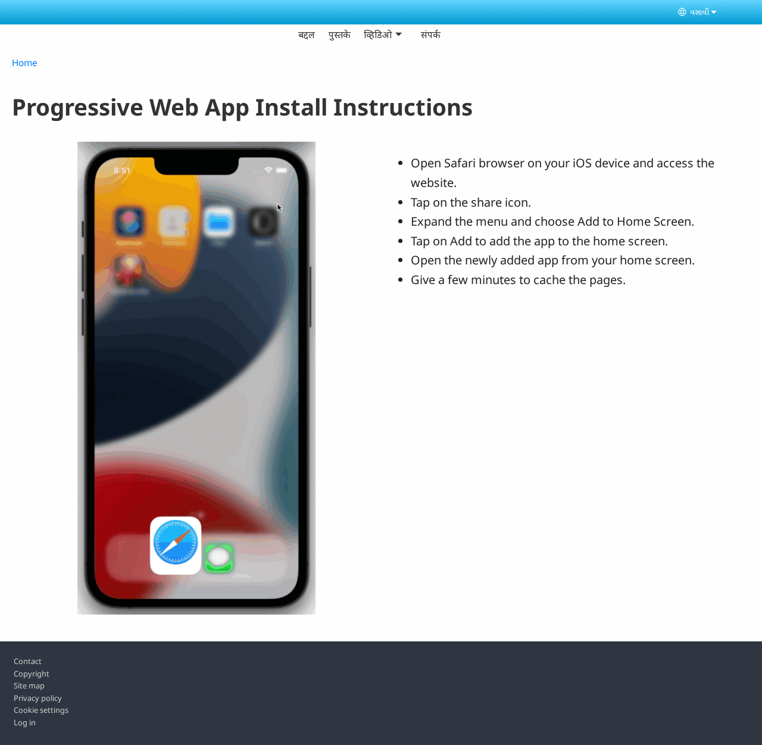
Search (459, 34)
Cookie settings (41, 710)
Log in (25, 722)
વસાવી (699, 11)
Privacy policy (38, 698)
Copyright (31, 673)
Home (25, 63)
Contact (28, 661)
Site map (29, 685)
